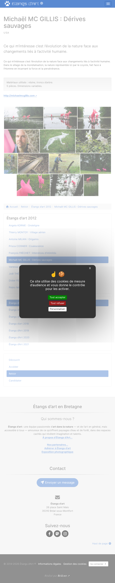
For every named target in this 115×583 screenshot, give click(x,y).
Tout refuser (57, 303)
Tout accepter (57, 297)
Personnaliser (57, 309)
